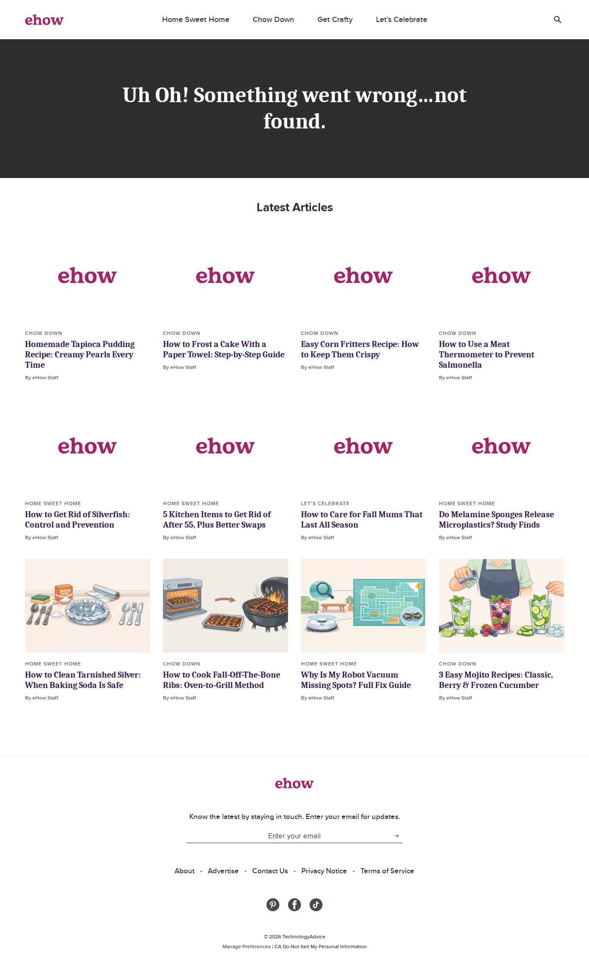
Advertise (223, 871)
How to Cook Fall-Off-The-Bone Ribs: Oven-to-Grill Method (221, 680)
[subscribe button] (396, 836)
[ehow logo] (44, 19)
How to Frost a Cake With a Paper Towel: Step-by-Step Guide (224, 349)
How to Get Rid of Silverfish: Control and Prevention (77, 519)
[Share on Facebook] (294, 904)
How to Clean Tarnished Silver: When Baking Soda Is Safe (83, 680)
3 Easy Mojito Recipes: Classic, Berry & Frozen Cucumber (496, 680)
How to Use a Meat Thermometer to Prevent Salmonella (486, 354)
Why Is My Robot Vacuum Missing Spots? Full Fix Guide (356, 680)
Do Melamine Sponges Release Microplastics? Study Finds (496, 519)
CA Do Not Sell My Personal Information (321, 946)
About (184, 871)
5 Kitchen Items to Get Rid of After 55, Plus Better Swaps (217, 519)
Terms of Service (387, 871)
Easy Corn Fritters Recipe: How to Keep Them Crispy (360, 349)
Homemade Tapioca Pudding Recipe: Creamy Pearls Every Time (80, 354)
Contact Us (270, 871)
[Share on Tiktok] (316, 904)
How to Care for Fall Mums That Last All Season (362, 519)
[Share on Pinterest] (272, 904)
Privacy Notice (324, 871)
